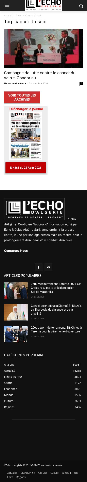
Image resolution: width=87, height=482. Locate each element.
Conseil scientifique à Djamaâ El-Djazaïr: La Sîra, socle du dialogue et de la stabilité (56, 309)
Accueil (8, 15)
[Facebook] (38, 267)
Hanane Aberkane (15, 83)
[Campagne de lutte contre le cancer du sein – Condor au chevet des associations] (43, 48)
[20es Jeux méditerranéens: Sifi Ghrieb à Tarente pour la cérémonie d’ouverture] (16, 334)
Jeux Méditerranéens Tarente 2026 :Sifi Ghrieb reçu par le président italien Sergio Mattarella (56, 287)
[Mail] (48, 267)
